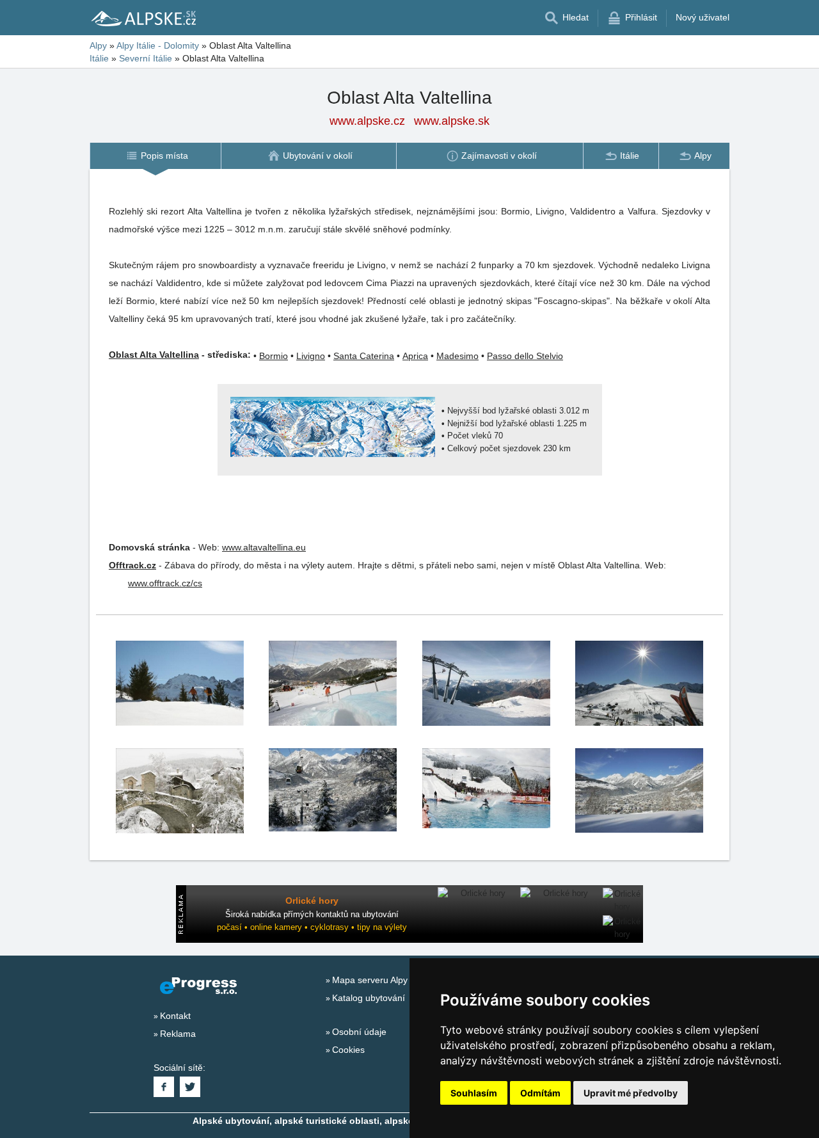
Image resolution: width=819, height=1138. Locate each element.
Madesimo (457, 356)
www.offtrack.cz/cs (165, 583)
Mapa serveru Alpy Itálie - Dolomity (402, 980)
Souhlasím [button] (473, 1092)
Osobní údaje (359, 1032)
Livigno (310, 356)
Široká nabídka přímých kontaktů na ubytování (312, 914)
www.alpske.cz (367, 121)
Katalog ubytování (368, 998)
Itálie (99, 58)
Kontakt (175, 1016)
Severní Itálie (145, 58)
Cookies (348, 1050)
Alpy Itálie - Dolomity (157, 45)
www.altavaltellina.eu (264, 547)
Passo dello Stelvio (525, 356)
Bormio (273, 356)
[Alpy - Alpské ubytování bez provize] (143, 18)
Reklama (178, 1034)
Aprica (415, 356)
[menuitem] (155, 156)
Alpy (98, 45)
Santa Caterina (363, 356)
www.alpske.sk (451, 121)
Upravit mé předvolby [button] (631, 1092)
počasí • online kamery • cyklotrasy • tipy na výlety (312, 927)
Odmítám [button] (540, 1092)
